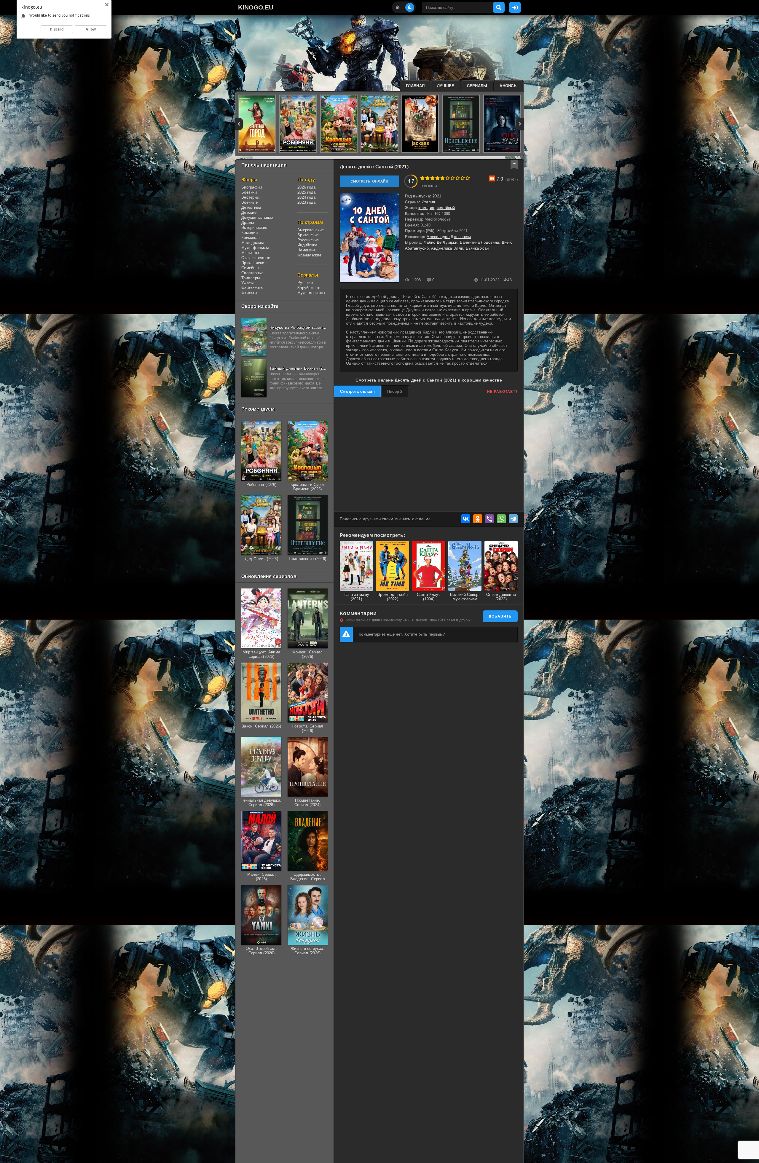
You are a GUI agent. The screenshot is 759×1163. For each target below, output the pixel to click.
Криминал (250, 237)
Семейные (250, 268)
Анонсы (509, 86)
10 (467, 178)
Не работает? (502, 392)
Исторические (254, 227)
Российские (308, 240)
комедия (426, 207)
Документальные (257, 217)
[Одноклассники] (477, 518)
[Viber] (489, 518)
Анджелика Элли (447, 248)
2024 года (306, 197)
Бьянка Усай (477, 248)
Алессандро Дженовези (449, 236)
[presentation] (239, 124)
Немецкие (306, 250)
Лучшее (446, 86)
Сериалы (477, 86)
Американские (310, 230)
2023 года (306, 202)
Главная (415, 86)
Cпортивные (252, 273)
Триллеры (250, 278)
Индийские (307, 245)
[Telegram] (513, 518)
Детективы (251, 207)
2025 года (306, 192)
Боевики (249, 192)
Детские (248, 212)
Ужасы (247, 283)
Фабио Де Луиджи (440, 242)
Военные (249, 202)
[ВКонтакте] (465, 518)
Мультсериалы (311, 293)
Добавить (500, 616)
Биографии (251, 187)
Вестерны (250, 197)
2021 (437, 196)
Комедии (249, 232)
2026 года (306, 187)
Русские (305, 282)
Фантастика (252, 288)
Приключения (254, 263)
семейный (446, 207)
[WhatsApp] (501, 518)
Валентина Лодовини (479, 242)
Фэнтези (249, 293)
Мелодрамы (252, 242)
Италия (428, 202)
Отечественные (255, 258)
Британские (308, 235)
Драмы (247, 222)
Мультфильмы (255, 247)
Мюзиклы (250, 253)
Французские (309, 255)
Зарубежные (308, 287)
